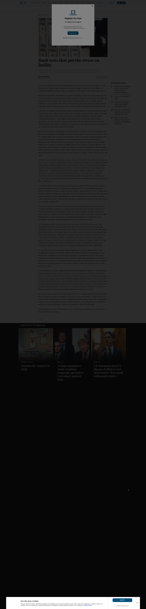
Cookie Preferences (122, 606)
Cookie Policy (88, 605)
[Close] (137, 603)
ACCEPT (122, 600)
